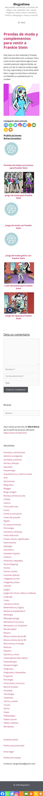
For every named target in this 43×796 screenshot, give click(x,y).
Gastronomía (10, 542)
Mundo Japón (10, 629)
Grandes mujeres (12, 553)
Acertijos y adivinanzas (14, 452)
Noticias (7, 647)
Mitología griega (11, 618)
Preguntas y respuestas (15, 672)
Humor (7, 567)
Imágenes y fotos (12, 582)
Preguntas (8, 668)
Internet (7, 585)
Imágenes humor (12, 578)
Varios (7, 708)
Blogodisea (21, 4)
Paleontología (10, 661)
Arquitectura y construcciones (18, 474)
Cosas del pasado (12, 517)
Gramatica (9, 549)
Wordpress (9, 726)
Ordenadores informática (16, 658)
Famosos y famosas (13, 531)
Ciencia (7, 503)
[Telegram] (24, 125)
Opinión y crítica (11, 654)
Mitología (8, 614)
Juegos (7, 589)
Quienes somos (11, 739)
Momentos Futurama (14, 622)
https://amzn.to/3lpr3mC (15, 432)
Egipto (7, 521)
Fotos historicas (11, 535)
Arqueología (9, 470)
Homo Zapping (11, 564)
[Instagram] (20, 125)
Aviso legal (9, 751)
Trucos (7, 705)
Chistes (7, 499)
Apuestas (8, 466)
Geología (8, 546)
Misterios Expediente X (14, 611)
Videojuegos (9, 715)
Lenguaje (8, 596)
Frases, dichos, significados (16, 539)
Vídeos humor (10, 719)
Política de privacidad (14, 745)
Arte (6, 477)
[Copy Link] (6, 130)
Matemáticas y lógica (14, 607)
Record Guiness (11, 686)
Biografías (8, 484)
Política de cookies (12, 757)
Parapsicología (11, 665)
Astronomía (9, 481)
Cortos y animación (13, 513)
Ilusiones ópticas (11, 575)
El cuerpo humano (12, 524)
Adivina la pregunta (13, 456)
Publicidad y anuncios (14, 683)
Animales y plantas (13, 459)
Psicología (8, 679)
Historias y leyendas (13, 560)
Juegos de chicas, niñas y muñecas (20, 593)
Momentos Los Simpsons (15, 625)
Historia (7, 557)
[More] (10, 130)
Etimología (9, 528)
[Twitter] (15, 125)
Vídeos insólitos (11, 722)
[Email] (34, 125)
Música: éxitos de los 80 (15, 636)
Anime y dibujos (11, 463)
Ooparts (7, 650)
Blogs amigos (10, 492)
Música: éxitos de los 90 (15, 640)
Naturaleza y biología (14, 643)
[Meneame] (29, 125)
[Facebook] (6, 125)
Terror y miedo (11, 701)
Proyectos (8, 676)
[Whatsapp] (10, 125)
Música (7, 632)
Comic (6, 510)
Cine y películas (11, 506)
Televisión (8, 697)
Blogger (7, 488)
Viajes (6, 712)
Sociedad (8, 690)
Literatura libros (11, 604)
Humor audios (10, 571)
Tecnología (9, 694)
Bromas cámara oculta (14, 495)
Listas (6, 600)
